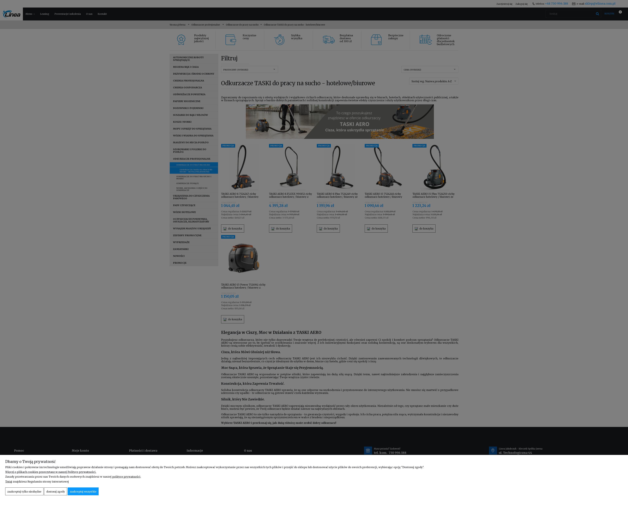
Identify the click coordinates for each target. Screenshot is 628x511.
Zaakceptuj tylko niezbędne (24, 491)
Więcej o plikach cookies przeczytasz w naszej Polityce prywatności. (50, 472)
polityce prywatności (126, 476)
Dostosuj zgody (55, 491)
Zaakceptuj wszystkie (83, 491)
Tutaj (8, 481)
